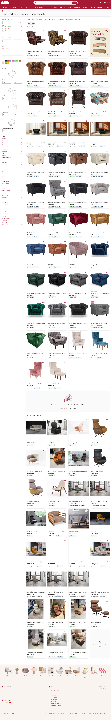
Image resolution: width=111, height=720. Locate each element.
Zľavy (102, 675)
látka (3, 176)
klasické (4, 145)
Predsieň (94, 675)
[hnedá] (20, 61)
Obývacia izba (8, 11)
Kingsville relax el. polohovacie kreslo (37, 652)
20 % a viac (5, 53)
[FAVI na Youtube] (10, 702)
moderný (4, 222)
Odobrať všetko (63, 408)
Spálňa (77, 675)
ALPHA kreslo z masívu (54, 501)
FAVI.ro (68, 713)
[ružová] (13, 61)
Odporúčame (30, 19)
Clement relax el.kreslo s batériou (78, 471)
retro (3, 214)
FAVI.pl (63, 713)
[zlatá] (8, 63)
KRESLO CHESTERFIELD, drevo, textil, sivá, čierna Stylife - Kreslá (65, 353)
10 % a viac (5, 51)
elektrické (5, 204)
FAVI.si (105, 713)
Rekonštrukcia (43, 675)
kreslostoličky (6, 142)
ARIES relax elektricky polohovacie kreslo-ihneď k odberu (85, 652)
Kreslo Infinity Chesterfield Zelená (36, 293)
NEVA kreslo (94, 531)
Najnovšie (61, 19)
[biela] (3, 61)
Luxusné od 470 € (7, 38)
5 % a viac (5, 48)
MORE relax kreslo (96, 622)
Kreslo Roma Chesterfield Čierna (78, 323)
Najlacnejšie (69, 19)
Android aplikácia (104, 688)
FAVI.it (81, 713)
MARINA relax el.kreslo (33, 531)
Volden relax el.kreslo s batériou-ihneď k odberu (61, 471)
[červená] (8, 61)
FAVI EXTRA (53, 701)
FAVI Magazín (54, 697)
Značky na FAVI (55, 693)
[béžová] (3, 63)
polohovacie (5, 183)
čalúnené (4, 164)
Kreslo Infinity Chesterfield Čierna (57, 293)
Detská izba (85, 676)
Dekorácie (17, 675)
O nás (52, 688)
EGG (3, 140)
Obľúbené (53, 19)
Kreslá (16, 11)
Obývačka (68, 675)
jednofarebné (6, 190)
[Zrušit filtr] (10, 157)
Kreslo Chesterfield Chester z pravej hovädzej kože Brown (85, 112)
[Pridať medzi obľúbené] (43, 30)
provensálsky (6, 218)
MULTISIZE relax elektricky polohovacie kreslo (39, 622)
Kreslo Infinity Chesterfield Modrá (100, 293)
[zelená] (17, 61)
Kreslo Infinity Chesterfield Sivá (77, 293)
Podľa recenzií (42, 19)
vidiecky (4, 220)
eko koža (4, 174)
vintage (4, 216)
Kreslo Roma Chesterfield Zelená (36, 323)
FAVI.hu (72, 713)
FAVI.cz (59, 713)
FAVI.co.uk (91, 713)
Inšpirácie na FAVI (55, 695)
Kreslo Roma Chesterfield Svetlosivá (58, 323)
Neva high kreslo (73, 531)
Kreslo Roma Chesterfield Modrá (99, 263)
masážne (4, 149)
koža (3, 172)
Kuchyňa (51, 675)
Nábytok (8, 675)
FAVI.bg (97, 713)
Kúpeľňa (60, 675)
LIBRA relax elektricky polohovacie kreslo (80, 622)
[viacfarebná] (6, 63)
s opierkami (5, 197)
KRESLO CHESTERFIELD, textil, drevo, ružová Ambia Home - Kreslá (87, 263)
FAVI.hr (77, 713)
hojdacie (4, 151)
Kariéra (5, 693)
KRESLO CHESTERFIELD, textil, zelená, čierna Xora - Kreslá (43, 353)
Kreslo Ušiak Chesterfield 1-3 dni (78, 353)
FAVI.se (86, 713)
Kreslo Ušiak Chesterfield (34, 384)
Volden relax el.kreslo (33, 501)
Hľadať (74, 2)
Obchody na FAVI (55, 690)
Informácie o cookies (56, 705)
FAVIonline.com (7, 713)
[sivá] (15, 61)
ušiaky (4, 138)
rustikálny (5, 224)
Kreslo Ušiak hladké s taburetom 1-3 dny (59, 384)
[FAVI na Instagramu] (7, 702)
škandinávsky (6, 212)
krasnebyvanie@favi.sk (11, 688)
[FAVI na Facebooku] (4, 702)
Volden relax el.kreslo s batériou (99, 441)
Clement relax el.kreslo (97, 471)
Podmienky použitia (56, 703)
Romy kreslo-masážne (54, 441)
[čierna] (6, 61)
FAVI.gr (101, 713)
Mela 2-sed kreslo (32, 441)
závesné (4, 153)
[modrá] (10, 61)
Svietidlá (34, 675)
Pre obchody (54, 699)
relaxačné (5, 147)
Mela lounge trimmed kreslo (34, 471)
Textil (25, 675)
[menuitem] (5, 7)
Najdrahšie (78, 19)
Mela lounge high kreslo (75, 441)
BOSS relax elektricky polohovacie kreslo (59, 622)
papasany (4, 155)
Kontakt (6, 690)
